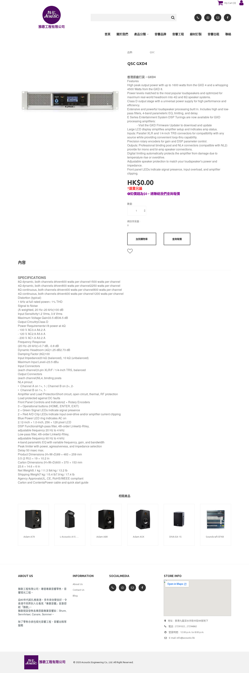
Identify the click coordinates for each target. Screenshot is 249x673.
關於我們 (122, 34)
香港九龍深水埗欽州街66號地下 (191, 620)
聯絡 (228, 34)
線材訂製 (196, 34)
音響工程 (178, 34)
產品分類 (140, 34)
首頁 (107, 34)
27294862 (192, 626)
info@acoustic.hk (186, 637)
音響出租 (213, 34)
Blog (75, 595)
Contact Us (78, 589)
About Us (78, 584)
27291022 (180, 626)
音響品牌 (160, 34)
